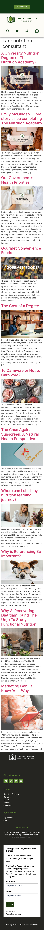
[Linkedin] (16, 781)
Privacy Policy (12, 924)
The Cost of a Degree (20, 306)
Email (8, 891)
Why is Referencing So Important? (21, 553)
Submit (10, 904)
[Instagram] (11, 781)
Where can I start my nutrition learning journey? (19, 495)
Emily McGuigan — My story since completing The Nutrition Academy (21, 118)
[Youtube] (21, 781)
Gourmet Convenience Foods (21, 250)
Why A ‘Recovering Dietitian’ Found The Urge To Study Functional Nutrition (19, 617)
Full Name (10, 881)
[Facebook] (6, 781)
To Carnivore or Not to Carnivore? (20, 372)
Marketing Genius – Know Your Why (18, 688)
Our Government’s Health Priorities (17, 179)
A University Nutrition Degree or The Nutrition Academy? (20, 58)
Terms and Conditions (29, 924)
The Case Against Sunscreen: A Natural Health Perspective (20, 434)
